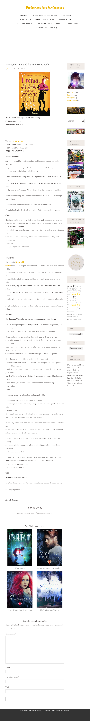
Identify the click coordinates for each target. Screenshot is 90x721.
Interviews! (72, 24)
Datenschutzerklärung (35, 710)
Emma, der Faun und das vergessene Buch (27, 64)
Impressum (23, 710)
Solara (9, 69)
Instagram (71, 97)
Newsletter (65, 16)
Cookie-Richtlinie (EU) (46, 28)
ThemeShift (79, 717)
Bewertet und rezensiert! (25, 513)
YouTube (72, 92)
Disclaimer (67, 710)
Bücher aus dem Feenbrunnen (45, 7)
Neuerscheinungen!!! (44, 513)
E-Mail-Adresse (12, 677)
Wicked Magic (77, 319)
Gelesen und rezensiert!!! (49, 24)
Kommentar (10, 634)
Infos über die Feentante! (45, 16)
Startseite (25, 16)
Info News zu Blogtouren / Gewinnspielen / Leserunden (45, 20)
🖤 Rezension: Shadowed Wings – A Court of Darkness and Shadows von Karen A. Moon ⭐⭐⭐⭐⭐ (74, 290)
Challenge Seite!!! (23, 24)
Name (8, 667)
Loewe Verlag (17, 141)
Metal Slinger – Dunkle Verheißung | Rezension (75, 310)
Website (8, 687)
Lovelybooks (72, 100)
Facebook (71, 95)
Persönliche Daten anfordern (53, 710)
